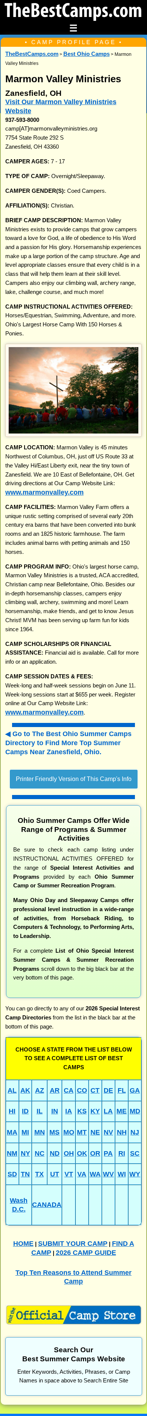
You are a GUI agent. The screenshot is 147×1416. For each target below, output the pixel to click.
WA (95, 1174)
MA (12, 1132)
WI (122, 1174)
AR (55, 1090)
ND (55, 1153)
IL (40, 1111)
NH (122, 1132)
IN (54, 1111)
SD (12, 1174)
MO (68, 1132)
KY (95, 1111)
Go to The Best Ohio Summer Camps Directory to (68, 742)
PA (108, 1153)
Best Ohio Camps (86, 54)
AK (25, 1090)
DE (108, 1090)
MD (135, 1111)
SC (134, 1153)
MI (25, 1132)
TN (25, 1174)
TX (39, 1174)
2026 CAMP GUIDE (86, 1252)
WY (134, 1174)
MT (82, 1132)
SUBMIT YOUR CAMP (72, 1243)
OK (82, 1153)
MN (39, 1132)
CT (95, 1090)
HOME (23, 1243)
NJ (134, 1132)
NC (39, 1153)
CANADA (46, 1204)
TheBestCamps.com (31, 54)
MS (54, 1132)
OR (95, 1153)
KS (82, 1111)
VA (81, 1174)
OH (69, 1153)
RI (121, 1153)
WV (108, 1174)
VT (68, 1174)
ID (25, 1111)
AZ (39, 1090)
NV (108, 1132)
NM (12, 1153)
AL (12, 1090)
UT (54, 1174)
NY (25, 1153)
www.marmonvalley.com (44, 492)
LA (108, 1111)
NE (95, 1132)
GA (135, 1090)
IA (68, 1111)
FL (122, 1090)
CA (69, 1090)
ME (121, 1111)
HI (12, 1111)
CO (82, 1090)
